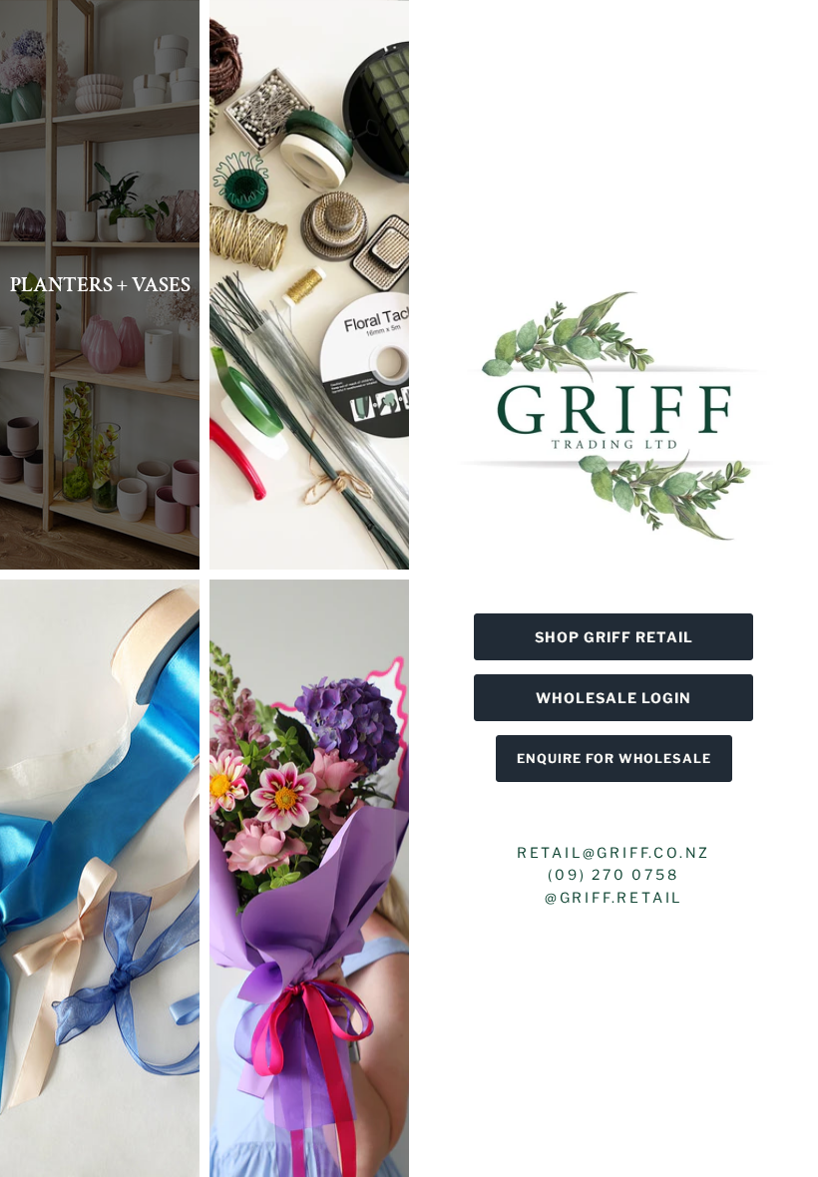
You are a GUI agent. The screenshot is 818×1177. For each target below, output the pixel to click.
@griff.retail (613, 897)
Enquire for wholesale (614, 758)
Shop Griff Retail (614, 636)
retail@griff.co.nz (613, 852)
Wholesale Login (613, 697)
